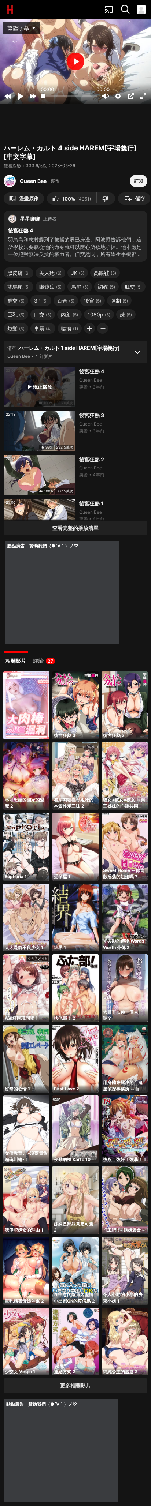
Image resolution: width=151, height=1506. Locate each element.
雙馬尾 (18, 287)
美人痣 (50, 273)
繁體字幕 (22, 27)
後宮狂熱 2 (91, 459)
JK (77, 273)
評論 (43, 661)
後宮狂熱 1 (91, 503)
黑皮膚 (18, 273)
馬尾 (79, 287)
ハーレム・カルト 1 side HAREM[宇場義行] (69, 348)
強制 (119, 300)
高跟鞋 (105, 273)
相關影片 (15, 661)
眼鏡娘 (50, 287)
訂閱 (138, 181)
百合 (65, 300)
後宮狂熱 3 (91, 415)
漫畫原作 (23, 198)
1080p (99, 314)
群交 (16, 300)
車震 (43, 328)
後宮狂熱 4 (91, 371)
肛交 (133, 287)
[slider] (69, 96)
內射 (69, 314)
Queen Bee (33, 181)
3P (41, 300)
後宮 (92, 300)
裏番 (55, 181)
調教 (106, 287)
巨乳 (16, 314)
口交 (42, 314)
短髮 (16, 328)
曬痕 (69, 328)
